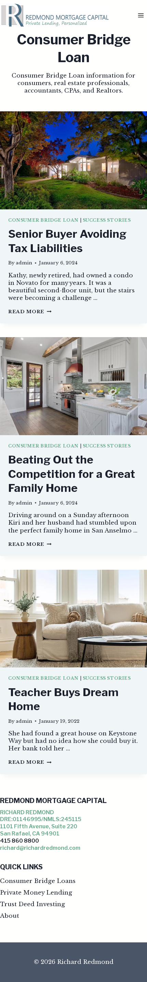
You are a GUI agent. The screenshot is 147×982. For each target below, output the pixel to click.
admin (24, 263)
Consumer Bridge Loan (43, 220)
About (9, 915)
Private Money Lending (36, 892)
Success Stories (107, 220)
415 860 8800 (19, 841)
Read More (30, 312)
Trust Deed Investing (32, 904)
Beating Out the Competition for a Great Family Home (71, 474)
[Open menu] (140, 15)
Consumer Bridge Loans (38, 881)
